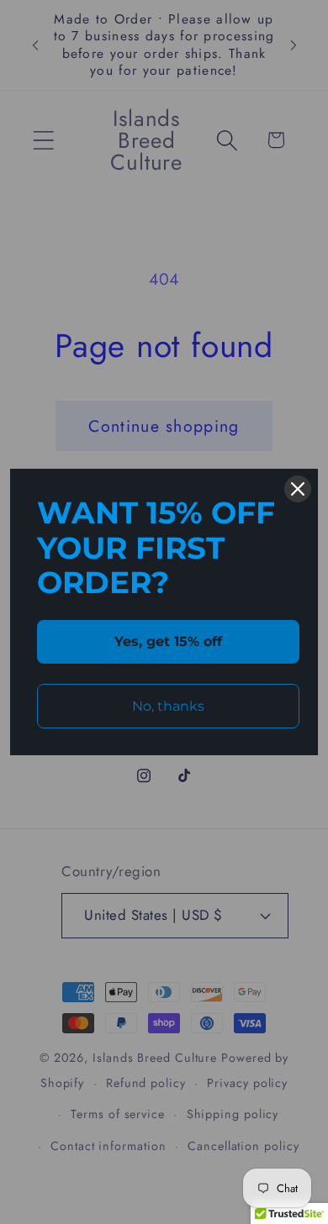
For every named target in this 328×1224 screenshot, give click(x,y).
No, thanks (168, 706)
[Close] (298, 489)
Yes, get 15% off (168, 641)
